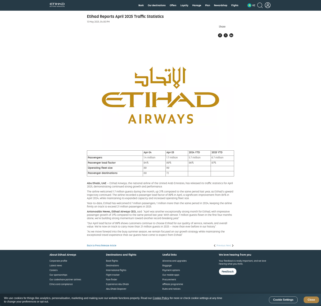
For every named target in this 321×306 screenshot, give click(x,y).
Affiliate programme (172, 284)
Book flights (112, 260)
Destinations (112, 265)
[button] (251, 5)
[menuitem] (141, 5)
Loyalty (184, 5)
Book (141, 5)
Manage (196, 5)
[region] (160, 300)
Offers (173, 5)
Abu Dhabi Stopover (116, 288)
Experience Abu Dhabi (117, 284)
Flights (234, 5)
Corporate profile (58, 260)
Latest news (55, 265)
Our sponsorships (58, 274)
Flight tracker (113, 274)
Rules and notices (171, 288)
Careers (53, 270)
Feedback (228, 271)
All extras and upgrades (174, 260)
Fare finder (111, 279)
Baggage (167, 265)
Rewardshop (220, 5)
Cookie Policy (161, 298)
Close (311, 299)
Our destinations (157, 5)
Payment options (171, 270)
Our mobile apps (170, 274)
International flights (116, 270)
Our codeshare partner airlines (65, 279)
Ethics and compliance (61, 284)
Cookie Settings (283, 299)
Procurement (169, 279)
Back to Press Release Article (101, 245)
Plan (207, 5)
